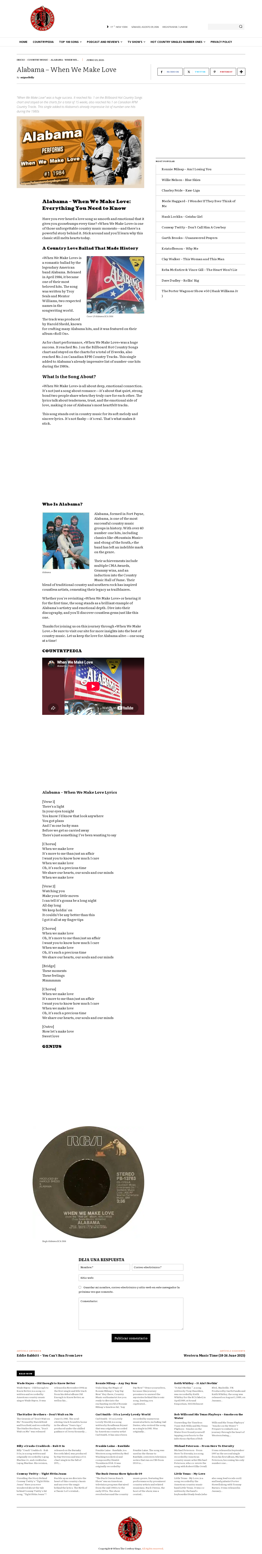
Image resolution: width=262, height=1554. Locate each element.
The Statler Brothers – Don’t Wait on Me (45, 1414)
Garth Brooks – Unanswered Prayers (190, 237)
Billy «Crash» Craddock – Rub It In (41, 1446)
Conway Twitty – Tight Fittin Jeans (41, 1473)
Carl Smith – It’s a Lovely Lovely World (123, 1414)
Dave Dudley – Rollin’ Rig (180, 280)
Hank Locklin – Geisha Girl (182, 216)
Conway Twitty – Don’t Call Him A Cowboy (194, 227)
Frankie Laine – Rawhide (113, 1446)
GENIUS (52, 1046)
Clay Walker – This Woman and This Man (193, 259)
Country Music (37, 59)
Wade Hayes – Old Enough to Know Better (46, 1383)
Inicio (21, 59)
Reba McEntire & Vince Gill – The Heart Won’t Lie (199, 269)
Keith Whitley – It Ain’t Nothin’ (196, 1383)
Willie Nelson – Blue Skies (181, 179)
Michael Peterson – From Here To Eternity (204, 1446)
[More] (241, 72)
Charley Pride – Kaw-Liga (181, 190)
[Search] (240, 27)
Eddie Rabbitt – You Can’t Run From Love (49, 1355)
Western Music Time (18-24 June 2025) (214, 1355)
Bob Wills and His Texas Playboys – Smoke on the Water (208, 1416)
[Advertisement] (93, 464)
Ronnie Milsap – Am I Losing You (186, 169)
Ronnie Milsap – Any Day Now (117, 1383)
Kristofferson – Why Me (180, 248)
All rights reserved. (153, 1548)
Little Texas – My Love (189, 1473)
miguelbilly (27, 77)
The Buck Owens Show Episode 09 (119, 1473)
